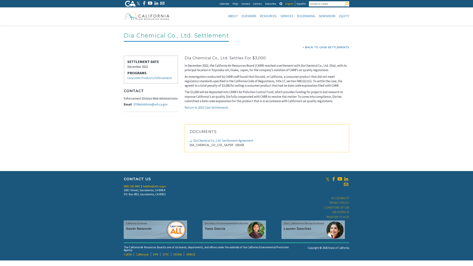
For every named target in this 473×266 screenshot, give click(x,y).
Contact (245, 3)
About (233, 16)
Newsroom (327, 16)
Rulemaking (306, 16)
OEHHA (177, 254)
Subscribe (270, 3)
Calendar (224, 3)
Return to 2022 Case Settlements (206, 107)
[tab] (281, 3)
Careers (257, 3)
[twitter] (328, 179)
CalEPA (128, 254)
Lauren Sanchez (297, 229)
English (289, 3)
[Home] (147, 16)
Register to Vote (338, 217)
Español (301, 3)
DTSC (166, 254)
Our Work (248, 16)
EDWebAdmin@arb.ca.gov (151, 104)
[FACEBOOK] (144, 3)
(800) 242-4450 (132, 186)
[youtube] (339, 179)
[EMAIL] (162, 3)
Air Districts (340, 212)
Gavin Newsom (139, 229)
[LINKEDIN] (156, 3)
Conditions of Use (336, 207)
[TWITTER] (138, 3)
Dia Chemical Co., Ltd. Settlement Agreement (223, 141)
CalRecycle (142, 254)
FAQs (235, 3)
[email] (346, 184)
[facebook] (333, 179)
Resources (268, 16)
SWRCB (190, 254)
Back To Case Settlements (327, 47)
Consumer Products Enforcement (149, 78)
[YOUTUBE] (150, 3)
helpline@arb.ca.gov (154, 186)
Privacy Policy (339, 202)
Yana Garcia (215, 229)
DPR (155, 254)
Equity (344, 16)
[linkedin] (346, 179)
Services (286, 16)
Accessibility (340, 198)
